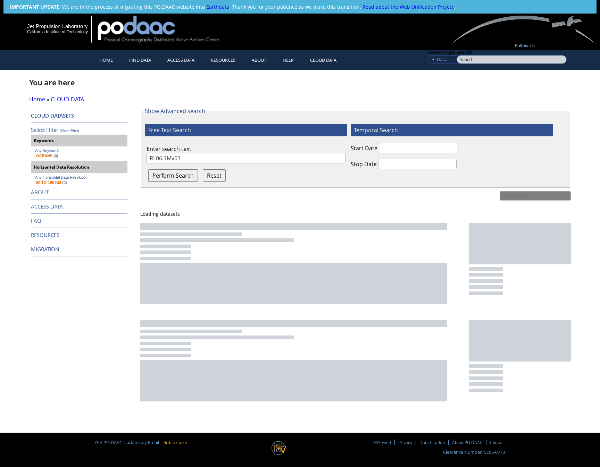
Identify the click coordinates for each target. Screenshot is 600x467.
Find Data (140, 60)
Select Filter (44, 129)
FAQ (36, 220)
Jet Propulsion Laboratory (57, 26)
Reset (214, 175)
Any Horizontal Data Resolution (61, 177)
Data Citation (432, 442)
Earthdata (217, 6)
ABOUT (40, 192)
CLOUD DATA (323, 60)
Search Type (441, 52)
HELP (288, 60)
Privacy (405, 442)
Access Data (180, 60)
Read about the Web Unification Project (408, 6)
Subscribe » (175, 442)
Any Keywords (47, 150)
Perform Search (173, 175)
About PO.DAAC (467, 442)
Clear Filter (69, 130)
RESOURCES (223, 60)
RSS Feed (382, 442)
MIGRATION (45, 249)
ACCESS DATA (47, 206)
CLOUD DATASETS (52, 115)
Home (106, 60)
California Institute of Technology (57, 31)
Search (464, 52)
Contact (497, 442)
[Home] (164, 29)
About (259, 60)
